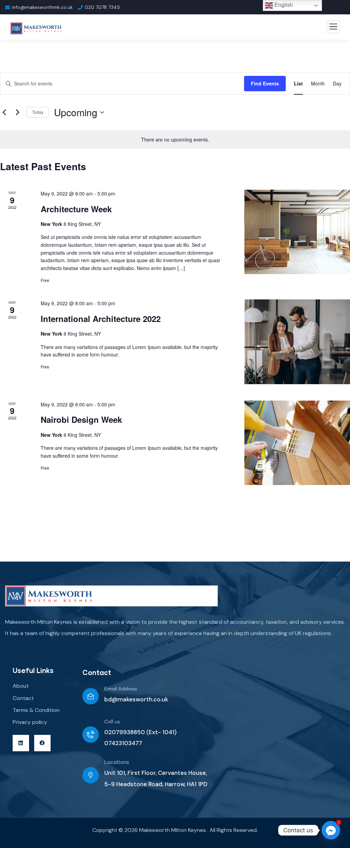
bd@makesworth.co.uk (136, 699)
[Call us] (90, 734)
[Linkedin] (21, 743)
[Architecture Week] (297, 232)
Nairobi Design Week (81, 419)
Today (37, 112)
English (283, 5)
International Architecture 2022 (101, 318)
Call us (112, 721)
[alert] (175, 139)
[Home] (48, 595)
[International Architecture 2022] (297, 341)
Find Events (265, 83)
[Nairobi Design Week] (297, 443)
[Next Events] (17, 112)
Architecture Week (76, 209)
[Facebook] (42, 743)
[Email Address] (90, 696)
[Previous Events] (4, 112)
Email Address (120, 689)
